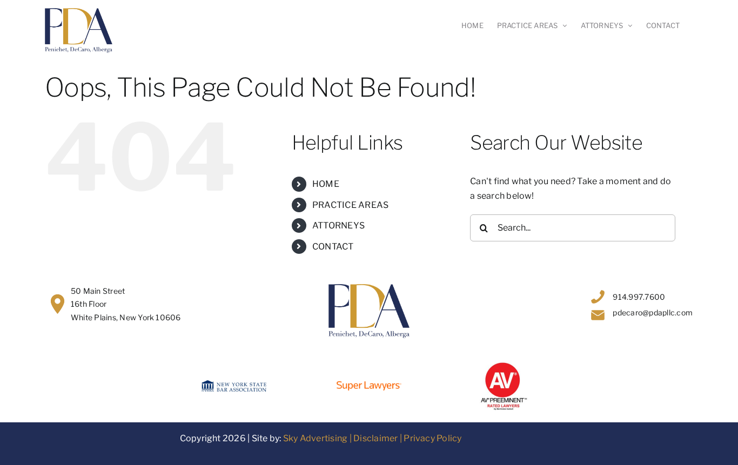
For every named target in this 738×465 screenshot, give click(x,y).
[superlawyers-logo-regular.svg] (369, 385)
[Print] (504, 364)
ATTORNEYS (338, 225)
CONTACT (333, 246)
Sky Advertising (315, 438)
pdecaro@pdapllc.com (653, 312)
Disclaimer (375, 438)
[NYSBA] (234, 384)
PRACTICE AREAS (350, 205)
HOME (325, 184)
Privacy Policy (432, 438)
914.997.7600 (639, 296)
